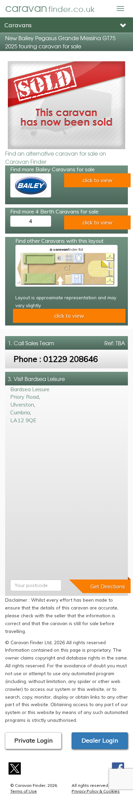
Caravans (18, 25)
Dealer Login (100, 740)
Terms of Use (23, 791)
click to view (98, 180)
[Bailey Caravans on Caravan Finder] (30, 185)
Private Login (33, 740)
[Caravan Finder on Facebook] (118, 767)
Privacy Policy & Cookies (96, 791)
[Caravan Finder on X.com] (15, 767)
